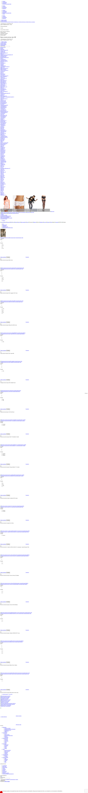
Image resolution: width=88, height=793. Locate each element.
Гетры (5, 742)
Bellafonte (6, 759)
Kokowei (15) (2, 170)
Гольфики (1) (2, 156)
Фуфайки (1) (2, 148)
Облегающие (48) (3, 130)
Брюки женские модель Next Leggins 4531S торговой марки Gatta (11, 268)
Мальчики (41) (2, 144)
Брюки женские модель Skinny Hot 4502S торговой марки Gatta (11, 301)
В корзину (8, 257)
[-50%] (18, 390)
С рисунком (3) (3, 123)
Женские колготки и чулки (5, 700)
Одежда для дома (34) (4, 50)
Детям (1, 141)
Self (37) (1, 181)
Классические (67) (3, 102)
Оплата (3, 5)
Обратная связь (18, 724)
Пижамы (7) (2, 149)
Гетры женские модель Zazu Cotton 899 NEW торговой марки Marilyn (12, 333)
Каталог (1, 48)
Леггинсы (6, 740)
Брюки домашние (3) (4, 52)
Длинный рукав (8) (3, 136)
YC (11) (1, 191)
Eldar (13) (2, 165)
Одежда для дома (7, 728)
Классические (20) (3, 115)
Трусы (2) (2, 154)
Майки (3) (2, 146)
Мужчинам (2, 127)
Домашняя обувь (5, 754)
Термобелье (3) (3, 65)
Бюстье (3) (2, 153)
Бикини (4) (2, 79)
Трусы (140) (2, 74)
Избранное (4, 225)
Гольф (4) (2, 64)
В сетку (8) (2, 104)
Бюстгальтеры (6, 734)
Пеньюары (6, 737)
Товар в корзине (3, 257)
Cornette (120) (2, 164)
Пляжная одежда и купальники (9, 729)
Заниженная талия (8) (4, 105)
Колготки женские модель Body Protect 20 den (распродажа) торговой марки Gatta (14, 673)
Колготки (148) (3, 101)
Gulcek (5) (2, 173)
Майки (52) (2, 67)
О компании (4, 2)
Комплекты (6, 744)
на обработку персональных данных (11, 779)
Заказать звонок (3, 43)
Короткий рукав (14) (4, 61)
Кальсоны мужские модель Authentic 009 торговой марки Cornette (11, 475)
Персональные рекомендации (7, 227)
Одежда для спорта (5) (4, 70)
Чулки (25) (2, 114)
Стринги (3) (2, 94)
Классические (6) (3, 120)
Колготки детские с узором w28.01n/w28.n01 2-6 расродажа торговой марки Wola (14, 531)
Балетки (5, 755)
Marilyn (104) (2, 177)
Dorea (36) (2, 179)
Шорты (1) (2, 53)
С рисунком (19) (3, 109)
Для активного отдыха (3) (4, 66)
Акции (3, 13)
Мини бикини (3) (3, 80)
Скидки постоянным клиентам (4, 215)
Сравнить (27, 257)
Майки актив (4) (3, 69)
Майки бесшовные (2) (4, 68)
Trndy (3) (1, 162)
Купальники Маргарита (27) (5, 168)
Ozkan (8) (2, 188)
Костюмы (6, 745)
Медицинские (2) (3, 110)
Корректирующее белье (8, 735)
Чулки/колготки (3, 100)
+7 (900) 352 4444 (3, 20)
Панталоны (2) (3, 88)
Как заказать (4, 7)
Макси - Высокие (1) (4, 91)
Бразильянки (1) (3, 82)
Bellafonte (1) (2, 163)
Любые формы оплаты (5, 216)
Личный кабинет (3, 44)
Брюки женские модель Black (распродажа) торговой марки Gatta (11, 237)
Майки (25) (2, 134)
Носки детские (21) (3, 143)
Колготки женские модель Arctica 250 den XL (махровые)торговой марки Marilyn (14, 555)
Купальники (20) (3, 56)
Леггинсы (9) (2, 113)
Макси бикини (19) (3, 86)
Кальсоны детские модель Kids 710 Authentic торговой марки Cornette (12, 420)
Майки (5, 731)
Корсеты (5, 736)
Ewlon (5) (2, 184)
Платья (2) (2, 63)
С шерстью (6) (2, 125)
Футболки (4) (2, 147)
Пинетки (6, 753)
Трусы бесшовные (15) (4, 75)
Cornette (5, 760)
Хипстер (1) (2, 90)
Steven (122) (2, 182)
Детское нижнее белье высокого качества (7, 704)
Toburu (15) (2, 193)
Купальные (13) (3, 133)
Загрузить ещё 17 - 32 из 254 (7, 694)
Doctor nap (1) (2, 186)
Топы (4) (1, 72)
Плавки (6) (2, 132)
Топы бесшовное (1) (3, 98)
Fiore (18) (2, 171)
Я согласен (9, 779)
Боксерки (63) (2, 129)
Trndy (5, 758)
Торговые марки (5, 757)
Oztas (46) (2, 189)
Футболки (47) (2, 135)
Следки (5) (2, 126)
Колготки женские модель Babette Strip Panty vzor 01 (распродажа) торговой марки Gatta (15, 613)
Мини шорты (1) (3, 81)
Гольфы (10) (2, 119)
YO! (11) (1, 167)
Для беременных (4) (3, 112)
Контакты (4, 8)
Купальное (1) (2, 160)
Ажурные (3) (2, 108)
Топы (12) (2, 97)
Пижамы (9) (2, 138)
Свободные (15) (3, 131)
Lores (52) (2, 174)
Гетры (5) (2, 118)
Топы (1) (1, 99)
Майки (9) (2, 157)
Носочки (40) (2, 121)
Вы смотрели (4, 224)
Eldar (5, 761)
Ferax (5, 762)
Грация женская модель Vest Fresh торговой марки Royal (10, 391)
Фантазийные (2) (3, 116)
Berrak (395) (2, 175)
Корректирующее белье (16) (5, 93)
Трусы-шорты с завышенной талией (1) (7, 96)
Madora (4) (2, 176)
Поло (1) (1, 58)
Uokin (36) (2, 169)
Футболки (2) (2, 159)
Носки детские (7, 751)
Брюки (5, 746)
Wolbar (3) (2, 187)
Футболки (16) (2, 59)
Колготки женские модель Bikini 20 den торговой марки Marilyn (11, 641)
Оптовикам (4, 3)
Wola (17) (2, 185)
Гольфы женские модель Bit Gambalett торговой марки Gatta (10, 362)
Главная (3, 1)
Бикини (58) (2, 85)
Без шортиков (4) (3, 103)
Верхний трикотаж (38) (4, 57)
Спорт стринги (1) (3, 78)
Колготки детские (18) (4, 142)
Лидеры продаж (5, 226)
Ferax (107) (2, 166)
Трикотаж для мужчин (4, 702)
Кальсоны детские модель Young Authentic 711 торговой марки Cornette (12, 445)
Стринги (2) (2, 77)
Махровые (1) (2, 124)
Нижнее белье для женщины (5, 706)
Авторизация (2, 45)
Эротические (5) (3, 107)
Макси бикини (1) (3, 83)
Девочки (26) (2, 152)
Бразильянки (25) (3, 89)
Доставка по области (2, 215)
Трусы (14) (2, 145)
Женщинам (2, 49)
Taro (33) (1, 180)
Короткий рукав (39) (4, 137)
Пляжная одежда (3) (3, 55)
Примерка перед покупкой (4, 217)
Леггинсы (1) (2, 71)
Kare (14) (2, 192)
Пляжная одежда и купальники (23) (6, 54)
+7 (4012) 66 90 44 (3, 42)
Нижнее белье (4, 732)
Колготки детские (7, 750)
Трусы (5, 733)
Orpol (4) (1, 178)
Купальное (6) (2, 151)
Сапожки (6, 756)
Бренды (3, 220)
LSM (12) (2, 190)
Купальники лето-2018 (4, 698)
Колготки (6, 739)
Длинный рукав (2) (3, 60)
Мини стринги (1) (3, 76)
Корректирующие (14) (4, 111)
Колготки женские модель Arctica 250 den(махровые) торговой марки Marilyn (13, 584)
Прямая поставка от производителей (6, 218)
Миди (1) (2, 92)
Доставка (4, 6)
